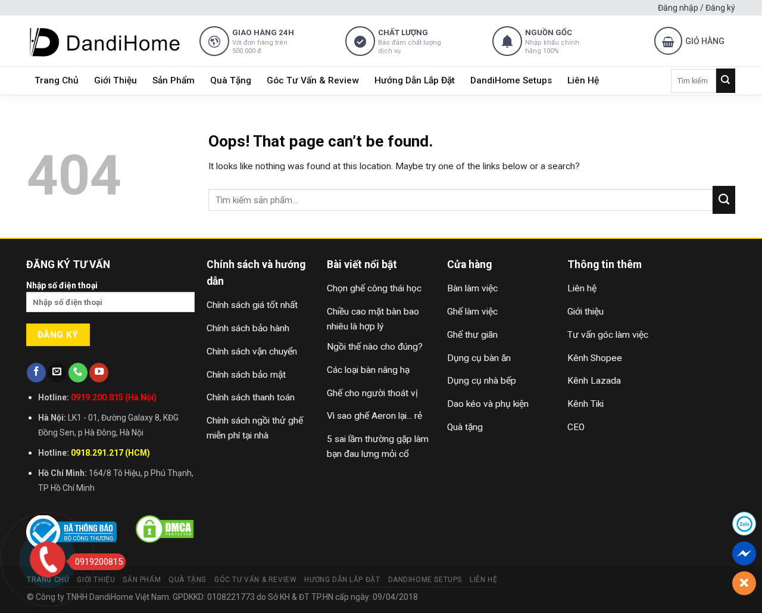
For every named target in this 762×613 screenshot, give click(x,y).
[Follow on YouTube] (98, 372)
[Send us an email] (57, 372)
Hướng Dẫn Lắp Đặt (414, 80)
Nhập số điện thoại (62, 285)
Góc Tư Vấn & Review (313, 80)
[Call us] (78, 372)
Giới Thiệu (115, 80)
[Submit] (725, 81)
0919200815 (99, 561)
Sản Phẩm (173, 80)
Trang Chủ (57, 80)
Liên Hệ (583, 80)
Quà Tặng (230, 80)
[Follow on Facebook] (36, 372)
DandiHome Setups (511, 80)
